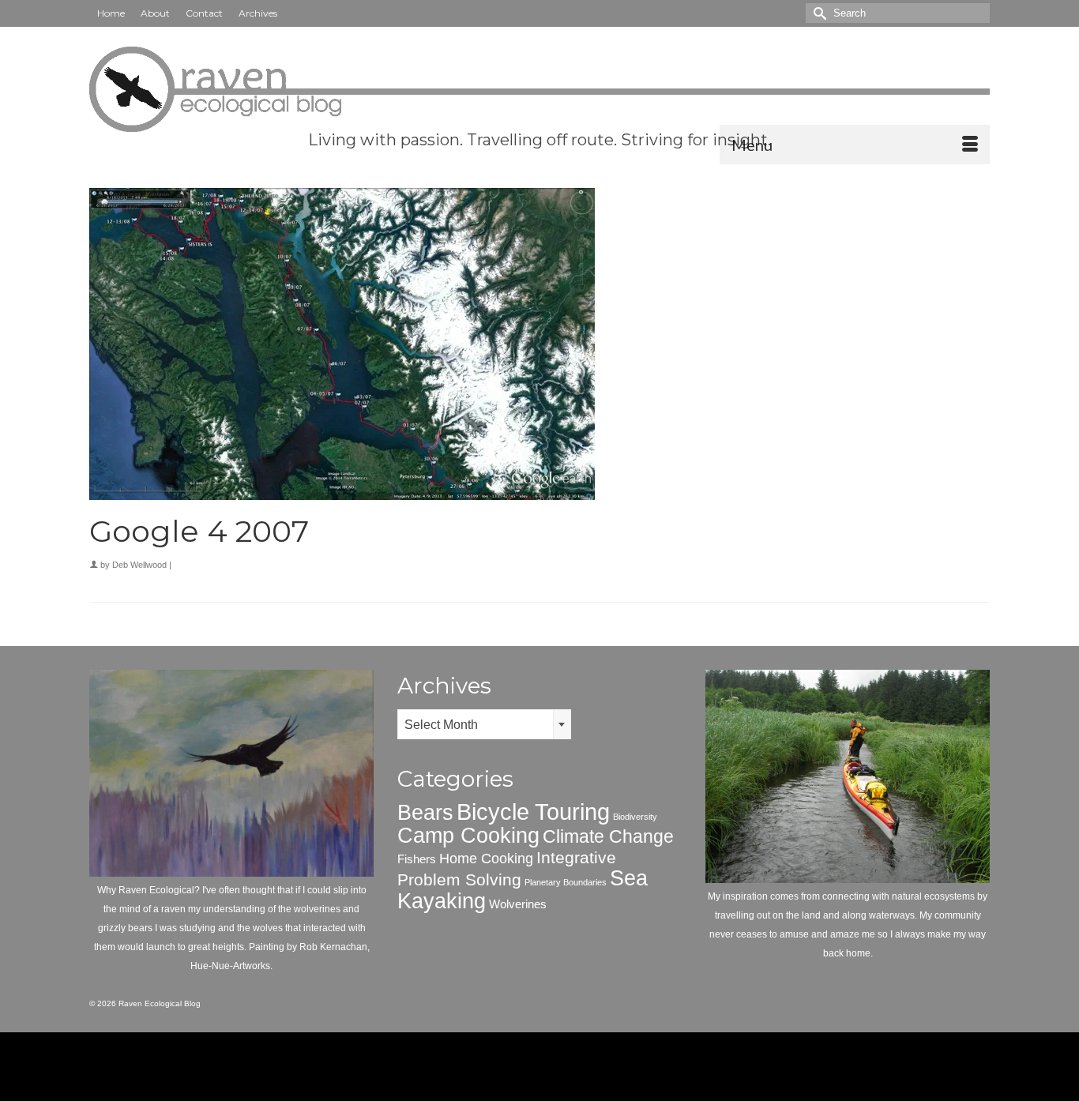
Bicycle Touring (533, 812)
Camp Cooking (468, 835)
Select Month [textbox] (441, 724)
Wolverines (518, 904)
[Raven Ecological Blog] (539, 89)
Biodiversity (635, 816)
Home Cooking (486, 858)
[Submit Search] (817, 13)
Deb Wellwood (139, 564)
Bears (425, 813)
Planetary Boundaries (565, 882)
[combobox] (484, 724)
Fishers (416, 859)
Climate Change (608, 836)
